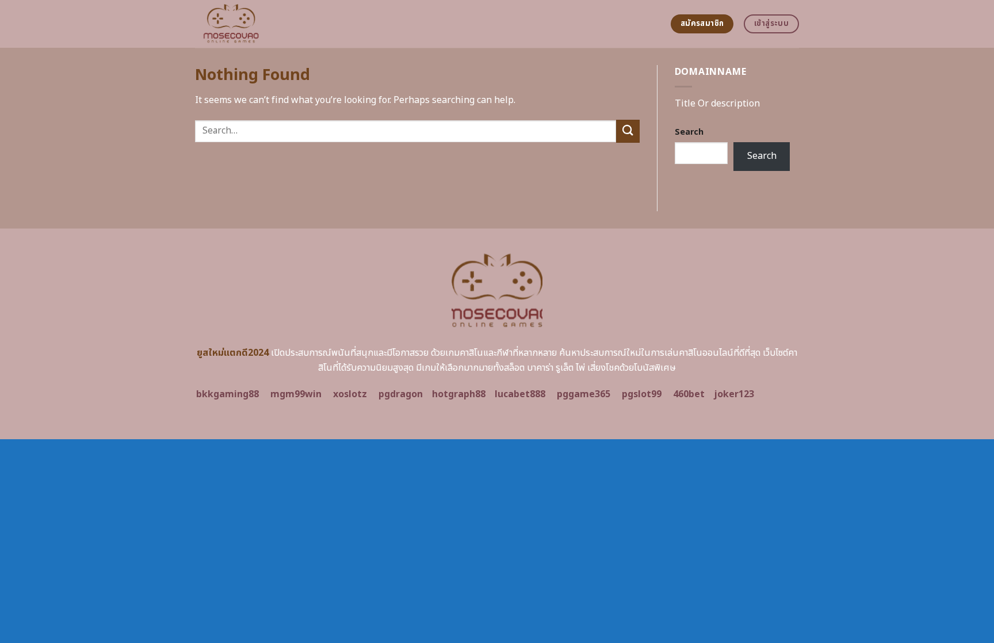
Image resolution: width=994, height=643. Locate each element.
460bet (689, 394)
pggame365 (583, 394)
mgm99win (296, 394)
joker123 (734, 394)
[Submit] (627, 131)
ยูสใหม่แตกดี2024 (233, 353)
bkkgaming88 (227, 394)
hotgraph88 (458, 394)
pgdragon (401, 394)
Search (689, 132)
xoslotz (350, 394)
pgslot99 (642, 394)
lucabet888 (520, 394)
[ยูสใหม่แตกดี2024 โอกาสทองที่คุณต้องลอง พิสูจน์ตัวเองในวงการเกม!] (287, 24)
